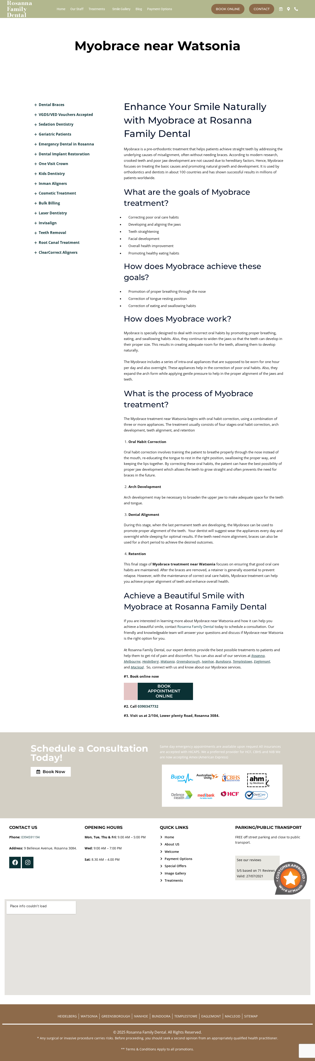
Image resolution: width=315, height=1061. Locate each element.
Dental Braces (51, 104)
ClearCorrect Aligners (58, 252)
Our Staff (76, 9)
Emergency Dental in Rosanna (66, 144)
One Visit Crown (53, 163)
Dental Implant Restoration (64, 154)
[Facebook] (15, 862)
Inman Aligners (53, 183)
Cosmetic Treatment (57, 193)
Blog (139, 9)
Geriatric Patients (55, 134)
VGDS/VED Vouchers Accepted (66, 114)
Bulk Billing (49, 203)
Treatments (97, 9)
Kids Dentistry (52, 173)
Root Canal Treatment (59, 242)
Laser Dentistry (53, 213)
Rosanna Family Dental (195, 626)
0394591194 (30, 837)
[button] (98, 9)
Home (61, 9)
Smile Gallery (121, 9)
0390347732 (148, 706)
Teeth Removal (52, 232)
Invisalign (48, 222)
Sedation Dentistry (56, 124)
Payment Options (159, 9)
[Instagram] (27, 862)
